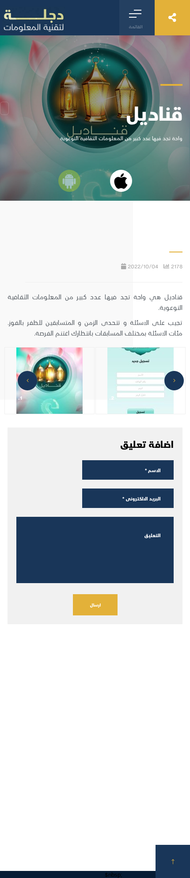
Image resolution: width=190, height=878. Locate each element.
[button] (174, 380)
